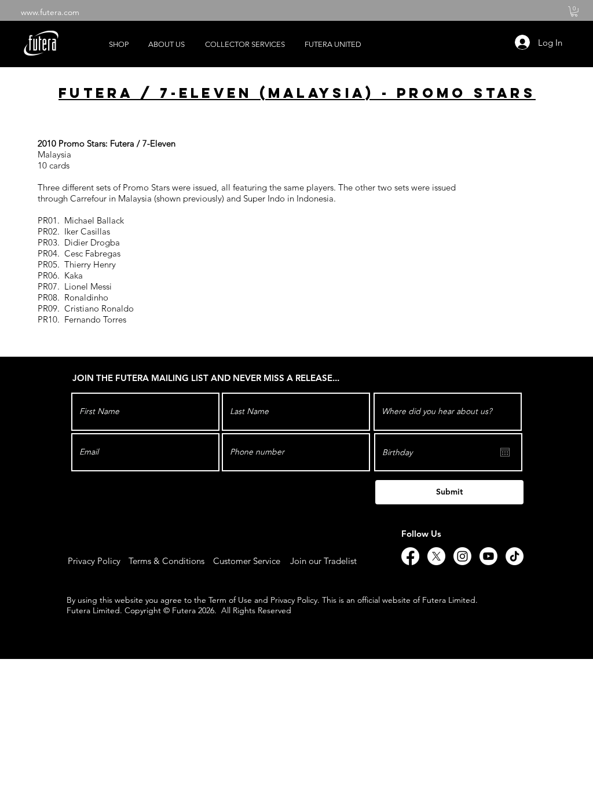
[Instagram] (462, 556)
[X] (436, 556)
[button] (574, 11)
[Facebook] (410, 556)
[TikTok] (515, 556)
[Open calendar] (505, 452)
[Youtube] (488, 556)
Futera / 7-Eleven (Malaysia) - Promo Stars (297, 92)
